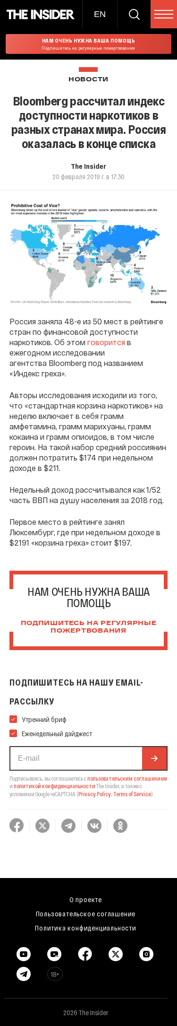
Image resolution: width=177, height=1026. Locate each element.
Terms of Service (132, 794)
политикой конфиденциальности (54, 786)
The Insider (88, 166)
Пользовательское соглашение (86, 913)
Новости (88, 79)
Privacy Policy (94, 794)
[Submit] (154, 758)
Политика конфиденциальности (85, 927)
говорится (106, 342)
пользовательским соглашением (127, 778)
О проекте (85, 899)
